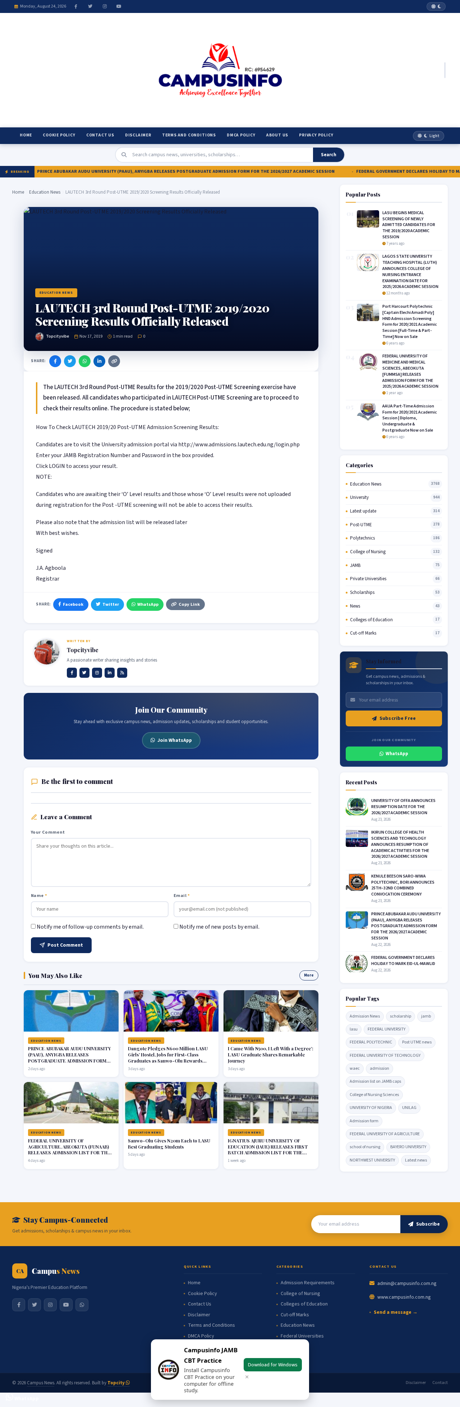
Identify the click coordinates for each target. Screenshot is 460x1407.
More (309, 975)
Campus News (40, 1383)
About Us (277, 135)
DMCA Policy (241, 135)
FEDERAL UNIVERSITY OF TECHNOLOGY (385, 1055)
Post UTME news (417, 1042)
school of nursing (365, 1147)
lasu (354, 1029)
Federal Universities (302, 1336)
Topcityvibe (57, 336)
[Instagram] (104, 6)
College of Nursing (368, 552)
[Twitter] (90, 6)
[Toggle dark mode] (436, 6)
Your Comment (48, 832)
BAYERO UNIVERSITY (408, 1147)
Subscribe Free (398, 718)
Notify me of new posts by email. (219, 927)
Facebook (73, 604)
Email (182, 895)
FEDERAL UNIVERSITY (386, 1029)
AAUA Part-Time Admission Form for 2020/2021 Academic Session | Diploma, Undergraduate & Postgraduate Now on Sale (409, 418)
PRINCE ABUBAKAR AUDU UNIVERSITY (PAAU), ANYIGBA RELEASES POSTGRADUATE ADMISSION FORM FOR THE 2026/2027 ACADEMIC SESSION (169, 171)
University (359, 497)
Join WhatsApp (174, 740)
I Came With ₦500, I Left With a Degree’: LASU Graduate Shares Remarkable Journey (270, 1054)
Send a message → (396, 1312)
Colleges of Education (371, 620)
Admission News (365, 1016)
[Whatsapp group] (81, 1304)
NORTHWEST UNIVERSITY (372, 1160)
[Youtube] (119, 6)
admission (379, 1068)
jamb (426, 1016)
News (355, 606)
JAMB (355, 565)
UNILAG (409, 1108)
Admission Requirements (308, 1283)
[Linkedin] (110, 673)
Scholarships (362, 592)
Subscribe (428, 1224)
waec (355, 1068)
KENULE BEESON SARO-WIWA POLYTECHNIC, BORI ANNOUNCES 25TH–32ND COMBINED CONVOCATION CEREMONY (402, 885)
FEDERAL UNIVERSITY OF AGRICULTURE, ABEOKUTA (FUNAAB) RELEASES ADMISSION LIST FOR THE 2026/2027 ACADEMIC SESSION (69, 1149)
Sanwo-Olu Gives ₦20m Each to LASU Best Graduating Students (169, 1143)
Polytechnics (362, 538)
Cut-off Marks (363, 633)
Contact (440, 1382)
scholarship (400, 1016)
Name (39, 895)
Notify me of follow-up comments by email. (90, 927)
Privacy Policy (316, 135)
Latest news (416, 1160)
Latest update (363, 511)
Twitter (110, 604)
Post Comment (65, 945)
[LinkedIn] (99, 361)
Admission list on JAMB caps (375, 1081)
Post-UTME (361, 525)
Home (26, 135)
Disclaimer (138, 135)
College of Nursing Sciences (374, 1095)
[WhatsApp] (85, 361)
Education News (44, 192)
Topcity (116, 1383)
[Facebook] (75, 6)
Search (328, 155)
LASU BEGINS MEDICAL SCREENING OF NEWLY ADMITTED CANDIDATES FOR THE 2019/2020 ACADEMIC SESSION (408, 225)
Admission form (364, 1121)
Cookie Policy (59, 135)
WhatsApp (147, 604)
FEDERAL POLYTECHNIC (371, 1042)
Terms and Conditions (189, 135)
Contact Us (100, 135)
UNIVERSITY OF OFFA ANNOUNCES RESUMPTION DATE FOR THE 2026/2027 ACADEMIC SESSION (403, 807)
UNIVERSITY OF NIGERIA (371, 1108)
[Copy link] (114, 361)
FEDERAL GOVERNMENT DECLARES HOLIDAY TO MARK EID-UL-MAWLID (403, 961)
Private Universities (368, 579)
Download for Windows (273, 1364)
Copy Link (189, 604)
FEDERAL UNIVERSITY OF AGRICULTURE (385, 1134)
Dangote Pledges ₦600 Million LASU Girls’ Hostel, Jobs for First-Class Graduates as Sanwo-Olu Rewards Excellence (168, 1057)
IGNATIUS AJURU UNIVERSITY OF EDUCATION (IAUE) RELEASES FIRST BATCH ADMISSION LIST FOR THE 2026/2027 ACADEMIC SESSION (268, 1149)
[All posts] (122, 673)
